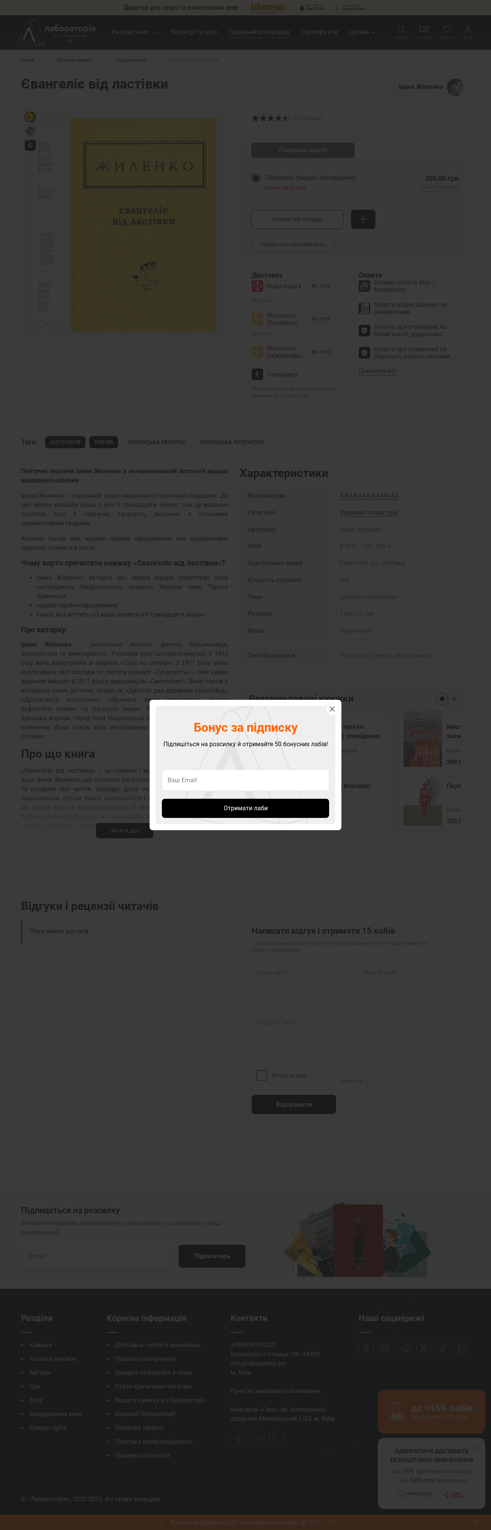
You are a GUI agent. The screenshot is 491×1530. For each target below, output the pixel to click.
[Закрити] (332, 709)
